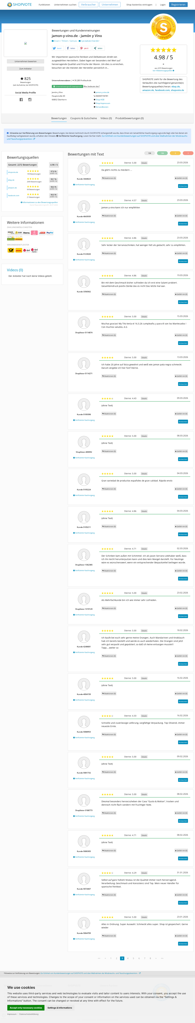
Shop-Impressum (103, 103)
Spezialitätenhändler (90, 40)
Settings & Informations (60, 1007)
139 (149, 153)
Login (163, 4)
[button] (58, 48)
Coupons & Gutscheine (83, 118)
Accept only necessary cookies (26, 1007)
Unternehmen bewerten (26, 61)
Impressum (11, 1014)
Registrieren (178, 4)
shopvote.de (13, 172)
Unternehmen (110, 4)
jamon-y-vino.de (102, 92)
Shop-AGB (100, 99)
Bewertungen (59, 118)
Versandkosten (102, 107)
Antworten (183, 186)
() (182, 178)
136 (162, 153)
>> (162, 958)
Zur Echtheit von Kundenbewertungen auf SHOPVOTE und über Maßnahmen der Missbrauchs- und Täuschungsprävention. (89, 973)
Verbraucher (88, 4)
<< (99, 958)
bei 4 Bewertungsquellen (163, 70)
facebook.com (13, 195)
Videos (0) (106, 118)
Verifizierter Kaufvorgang (85, 184)
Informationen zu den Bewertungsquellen (40, 202)
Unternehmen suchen (65, 4)
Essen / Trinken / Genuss (66, 40)
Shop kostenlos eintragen (139, 4)
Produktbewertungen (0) (129, 118)
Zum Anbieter (25, 68)
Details (144, 163)
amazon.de (12, 188)
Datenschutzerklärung (28, 1014)
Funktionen (44, 4)
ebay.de (11, 180)
